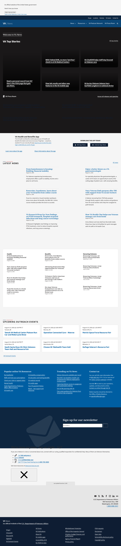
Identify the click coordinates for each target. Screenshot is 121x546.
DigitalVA (9, 539)
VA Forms (39, 528)
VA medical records (34, 380)
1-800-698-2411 (112, 506)
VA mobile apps (33, 383)
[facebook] (106, 496)
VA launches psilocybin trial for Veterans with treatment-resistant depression (20, 119)
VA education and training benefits (39, 378)
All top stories (113, 41)
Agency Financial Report (72, 539)
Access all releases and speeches (108, 96)
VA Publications (40, 531)
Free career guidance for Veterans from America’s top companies (69, 392)
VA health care (8, 390)
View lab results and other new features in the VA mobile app (58, 84)
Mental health (8, 383)
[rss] (103, 496)
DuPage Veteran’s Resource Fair (96, 347)
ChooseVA (9, 533)
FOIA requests (99, 528)
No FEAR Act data (41, 543)
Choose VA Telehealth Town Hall (57, 347)
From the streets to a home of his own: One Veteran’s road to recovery (16, 290)
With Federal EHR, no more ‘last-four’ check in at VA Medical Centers (60, 61)
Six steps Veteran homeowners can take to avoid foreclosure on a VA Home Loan (54, 289)
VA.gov (8, 530)
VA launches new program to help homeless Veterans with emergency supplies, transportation (24, 106)
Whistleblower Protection (73, 528)
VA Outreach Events (12, 542)
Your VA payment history (35, 386)
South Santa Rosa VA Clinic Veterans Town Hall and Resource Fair (20, 348)
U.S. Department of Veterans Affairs (35, 523)
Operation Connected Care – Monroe (59, 332)
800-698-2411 (95, 378)
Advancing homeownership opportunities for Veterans (55, 267)
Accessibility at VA (41, 540)
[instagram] (110, 496)
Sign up (105, 425)
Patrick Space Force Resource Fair (97, 332)
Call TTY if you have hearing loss (33, 462)
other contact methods (99, 380)
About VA (38, 534)
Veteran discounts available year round (69, 375)
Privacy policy (69, 542)
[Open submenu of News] (75, 23)
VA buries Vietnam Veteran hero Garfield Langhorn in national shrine (99, 84)
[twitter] (99, 496)
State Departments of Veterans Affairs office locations (13, 387)
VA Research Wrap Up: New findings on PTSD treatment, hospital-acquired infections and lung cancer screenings (42, 216)
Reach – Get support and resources (36, 390)
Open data (98, 534)
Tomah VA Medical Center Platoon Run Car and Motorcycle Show (21, 333)
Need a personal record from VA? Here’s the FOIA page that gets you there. (19, 83)
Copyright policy (100, 540)
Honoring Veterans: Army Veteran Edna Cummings (92, 277)
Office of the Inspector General (74, 531)
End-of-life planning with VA (65, 389)
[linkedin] (113, 496)
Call (24, 455)
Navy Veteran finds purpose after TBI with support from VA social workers (101, 191)
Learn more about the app (14, 151)
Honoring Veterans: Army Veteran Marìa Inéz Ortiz (92, 287)
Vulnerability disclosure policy (104, 537)
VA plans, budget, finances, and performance (75, 535)
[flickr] (117, 496)
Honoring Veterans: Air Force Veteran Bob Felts (91, 256)
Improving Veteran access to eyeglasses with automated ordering (69, 385)
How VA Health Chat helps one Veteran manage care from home (101, 215)
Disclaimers (98, 531)
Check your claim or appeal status (14, 380)
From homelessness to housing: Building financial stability (39, 170)
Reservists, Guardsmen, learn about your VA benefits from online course (41, 191)
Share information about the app (45, 151)
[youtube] (95, 496)
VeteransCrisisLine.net (32, 466)
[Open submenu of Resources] (86, 23)
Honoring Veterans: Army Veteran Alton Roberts (92, 267)
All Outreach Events (10, 356)
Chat (25, 460)
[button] (16, 14)
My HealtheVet (8, 375)
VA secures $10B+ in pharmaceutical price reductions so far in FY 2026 (77, 106)
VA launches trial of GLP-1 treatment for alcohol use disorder (87, 118)
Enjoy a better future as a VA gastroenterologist (97, 170)
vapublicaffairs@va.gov (98, 396)
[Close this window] (24, 474)
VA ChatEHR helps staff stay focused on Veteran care (98, 61)
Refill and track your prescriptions (14, 378)
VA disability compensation (36, 375)
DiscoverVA (9, 536)
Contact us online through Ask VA (99, 388)
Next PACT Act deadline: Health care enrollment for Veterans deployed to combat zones (68, 379)
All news (115, 163)
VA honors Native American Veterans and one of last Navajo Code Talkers (55, 277)
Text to (19, 458)
